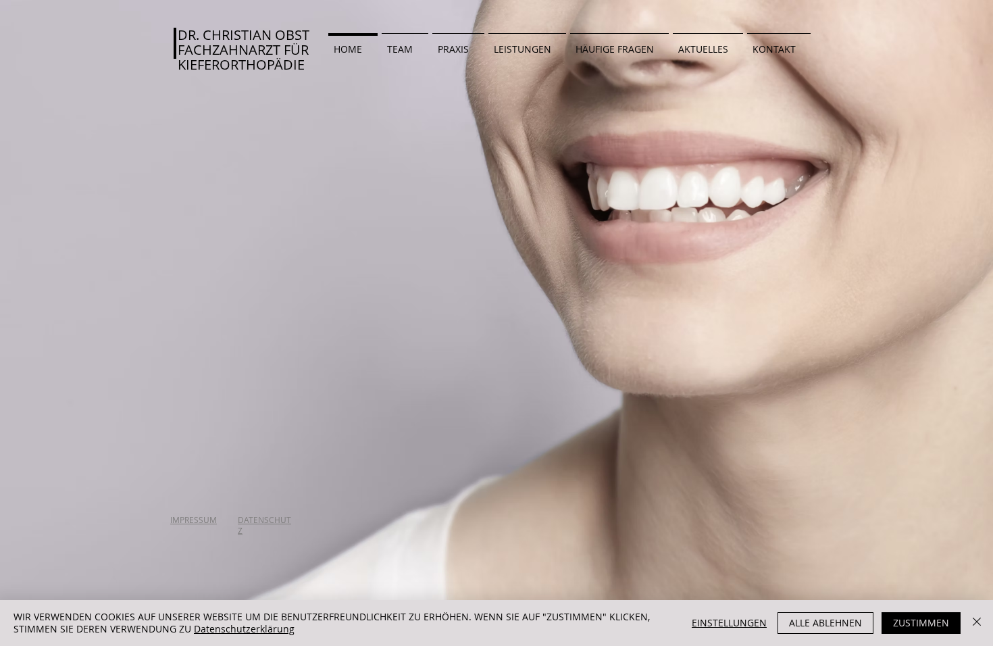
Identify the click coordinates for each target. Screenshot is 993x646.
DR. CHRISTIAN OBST (243, 35)
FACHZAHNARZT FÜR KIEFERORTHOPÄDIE (243, 57)
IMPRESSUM (193, 519)
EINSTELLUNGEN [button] (729, 622)
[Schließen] (977, 623)
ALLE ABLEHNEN (825, 622)
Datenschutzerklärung (244, 628)
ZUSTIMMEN (921, 622)
